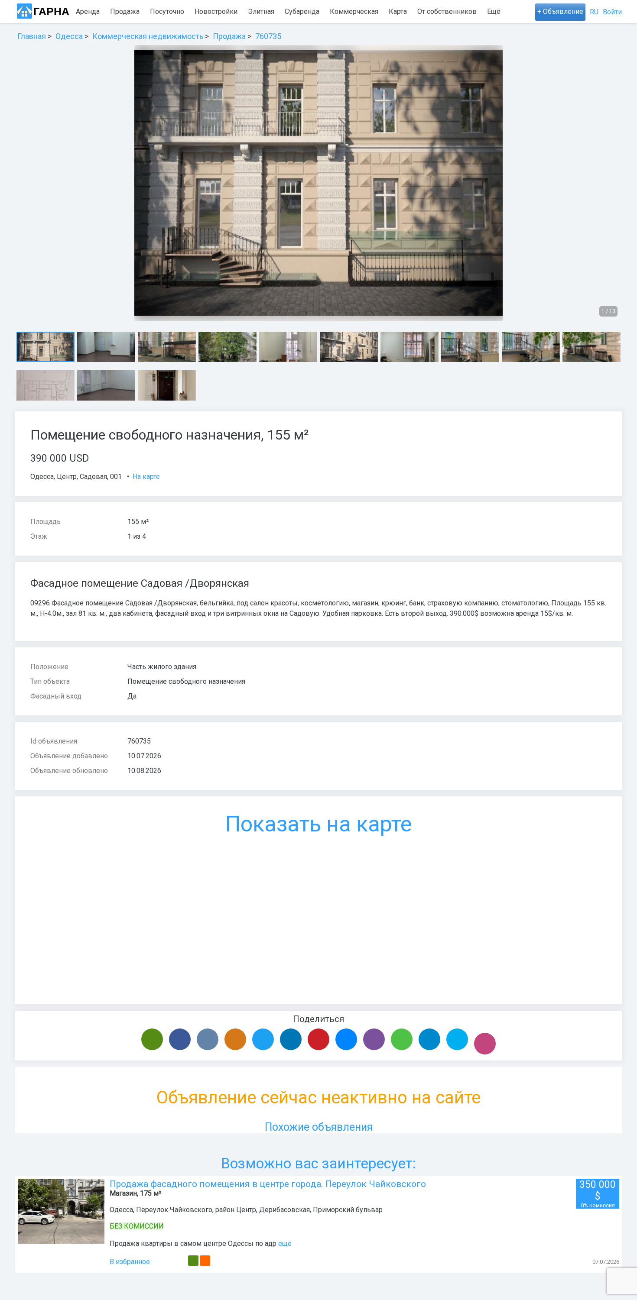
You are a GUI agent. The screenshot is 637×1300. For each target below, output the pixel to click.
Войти (612, 12)
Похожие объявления (319, 1127)
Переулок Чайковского (174, 1210)
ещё (285, 1243)
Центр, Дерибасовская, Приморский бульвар (309, 1210)
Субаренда (302, 11)
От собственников (447, 11)
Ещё (493, 11)
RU (594, 12)
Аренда (88, 11)
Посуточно (167, 11)
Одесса (42, 476)
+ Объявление (560, 11)
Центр (67, 476)
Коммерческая (354, 11)
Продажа (125, 11)
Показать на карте (318, 824)
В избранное (130, 1262)
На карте (146, 476)
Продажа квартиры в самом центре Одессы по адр (193, 1243)
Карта (398, 11)
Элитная (261, 11)
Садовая (93, 476)
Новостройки (216, 11)
